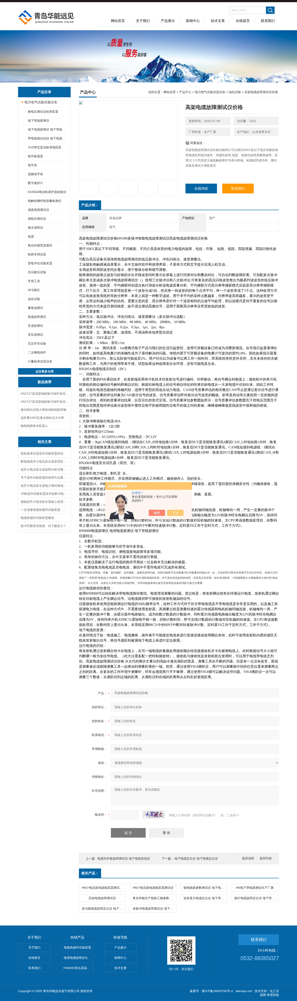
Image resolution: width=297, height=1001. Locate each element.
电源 (31, 236)
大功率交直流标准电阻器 (44, 147)
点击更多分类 (44, 371)
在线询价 (201, 188)
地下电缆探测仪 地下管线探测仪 (48, 129)
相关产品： (90, 873)
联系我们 (268, 21)
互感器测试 (35, 325)
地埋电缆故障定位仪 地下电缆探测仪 (78, 957)
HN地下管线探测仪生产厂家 (255, 887)
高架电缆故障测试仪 (102, 898)
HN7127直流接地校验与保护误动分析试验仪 (44, 401)
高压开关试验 (37, 343)
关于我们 (143, 21)
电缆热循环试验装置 (77, 947)
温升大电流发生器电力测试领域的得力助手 (44, 485)
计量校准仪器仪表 (40, 361)
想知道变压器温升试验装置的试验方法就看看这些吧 (44, 453)
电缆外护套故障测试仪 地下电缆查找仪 (123, 858)
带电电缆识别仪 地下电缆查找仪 (48, 138)
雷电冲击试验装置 (40, 263)
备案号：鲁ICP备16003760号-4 (211, 991)
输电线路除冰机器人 (34, 426)
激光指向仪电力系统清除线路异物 (43, 409)
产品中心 (185, 92)
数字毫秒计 (35, 183)
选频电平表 (35, 174)
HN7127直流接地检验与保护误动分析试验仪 (44, 393)
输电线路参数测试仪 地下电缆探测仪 (205, 887)
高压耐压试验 (37, 272)
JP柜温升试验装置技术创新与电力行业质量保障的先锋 (44, 493)
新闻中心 (193, 21)
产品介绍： (90, 205)
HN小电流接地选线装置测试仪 (153, 887)
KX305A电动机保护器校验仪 (47, 192)
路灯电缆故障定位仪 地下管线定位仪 (256, 898)
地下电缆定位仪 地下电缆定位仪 (196, 858)
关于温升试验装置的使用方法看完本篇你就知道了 (44, 477)
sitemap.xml (243, 991)
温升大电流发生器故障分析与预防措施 (44, 469)
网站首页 (118, 21)
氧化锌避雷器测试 (40, 245)
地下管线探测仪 (38, 120)
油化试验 (34, 299)
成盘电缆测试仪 (38, 209)
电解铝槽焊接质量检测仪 (44, 201)
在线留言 (243, 21)
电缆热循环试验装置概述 (37, 518)
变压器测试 (35, 334)
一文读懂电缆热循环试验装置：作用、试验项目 (44, 509)
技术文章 (218, 21)
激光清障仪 (35, 227)
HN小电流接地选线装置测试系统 (103, 887)
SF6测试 (34, 290)
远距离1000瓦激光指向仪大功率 (42, 417)
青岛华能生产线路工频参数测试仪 (154, 898)
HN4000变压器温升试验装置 (78, 968)
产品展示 (168, 21)
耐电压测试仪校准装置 (43, 111)
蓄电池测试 (35, 308)
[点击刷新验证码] (154, 814)
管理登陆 (273, 995)
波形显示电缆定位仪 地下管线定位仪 (205, 898)
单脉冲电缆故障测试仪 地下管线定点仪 (154, 908)
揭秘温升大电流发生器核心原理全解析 (44, 501)
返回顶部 (248, 858)
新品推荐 (45, 382)
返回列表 (266, 858)
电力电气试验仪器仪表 (41, 102)
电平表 (32, 165)
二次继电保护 (37, 352)
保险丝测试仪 (37, 218)
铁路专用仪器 (37, 254)
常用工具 (34, 281)
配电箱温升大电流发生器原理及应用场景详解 (44, 461)
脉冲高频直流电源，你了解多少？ (43, 526)
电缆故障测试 (37, 317)
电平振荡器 (35, 156)
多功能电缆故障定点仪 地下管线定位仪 (103, 908)
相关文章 (45, 442)
